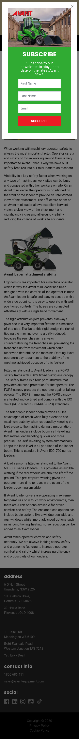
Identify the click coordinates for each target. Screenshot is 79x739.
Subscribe (39, 121)
